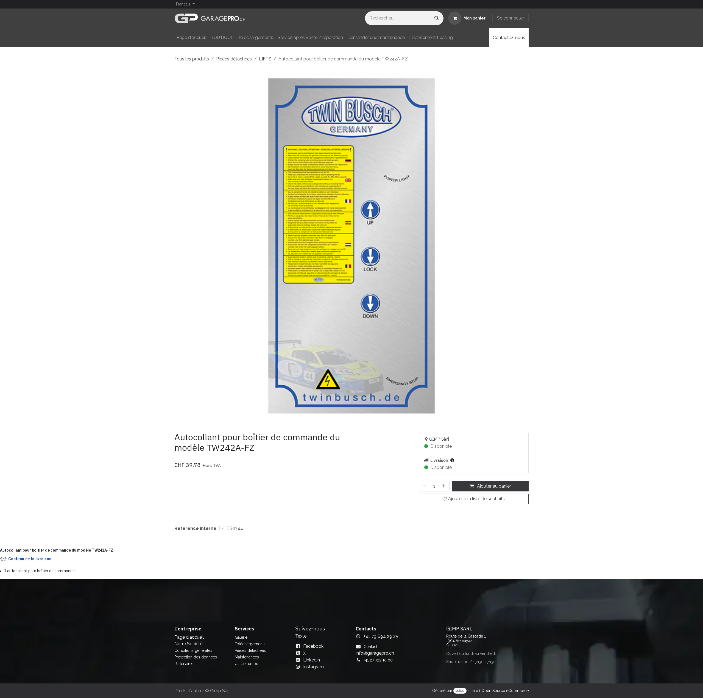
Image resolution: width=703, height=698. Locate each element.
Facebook (313, 650)
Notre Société (188, 647)
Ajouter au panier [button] (493, 490)
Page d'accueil (189, 641)
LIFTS (265, 59)
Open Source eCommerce (505, 695)
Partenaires (184, 668)
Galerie (241, 641)
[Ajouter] (444, 491)
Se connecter (510, 18)
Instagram (313, 671)
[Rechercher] (436, 18)
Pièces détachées (234, 59)
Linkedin (311, 664)
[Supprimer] (424, 491)
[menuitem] (191, 37)
